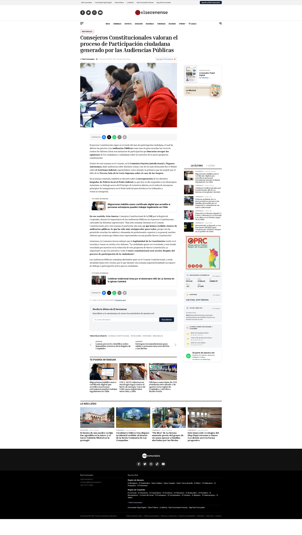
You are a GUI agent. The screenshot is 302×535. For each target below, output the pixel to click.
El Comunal (132, 493)
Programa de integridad (187, 516)
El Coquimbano (155, 493)
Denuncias (209, 516)
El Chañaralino (144, 483)
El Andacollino (191, 493)
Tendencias (161, 23)
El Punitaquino (160, 495)
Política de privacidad (151, 516)
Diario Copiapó (169, 483)
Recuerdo (172, 23)
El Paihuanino (179, 493)
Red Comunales (86, 2)
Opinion (182, 23)
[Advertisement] (203, 112)
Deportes (128, 23)
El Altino (197, 483)
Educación (139, 23)
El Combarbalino (174, 495)
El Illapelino (196, 495)
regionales (158, 336)
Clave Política (119, 2)
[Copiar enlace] (125, 137)
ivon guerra (136, 336)
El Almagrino (132, 483)
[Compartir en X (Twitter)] (109, 137)
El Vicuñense (167, 493)
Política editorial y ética (134, 516)
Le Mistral (130, 2)
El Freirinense (143, 486)
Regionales (150, 23)
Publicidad (200, 516)
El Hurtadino (203, 493)
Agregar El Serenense (164, 59)
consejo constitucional (119, 336)
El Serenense (143, 493)
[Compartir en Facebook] (104, 137)
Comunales (117, 23)
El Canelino (186, 495)
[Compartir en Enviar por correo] (119, 137)
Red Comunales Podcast (145, 2)
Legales (193, 23)
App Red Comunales (164, 2)
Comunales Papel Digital (103, 2)
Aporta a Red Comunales (211, 2)
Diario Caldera (157, 483)
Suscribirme (167, 320)
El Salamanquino (208, 495)
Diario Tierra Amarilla (185, 483)
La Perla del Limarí (147, 495)
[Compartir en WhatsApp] (114, 137)
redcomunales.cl (86, 479)
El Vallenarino (207, 483)
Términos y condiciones (169, 516)
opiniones (147, 336)
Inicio (108, 23)
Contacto (218, 516)
